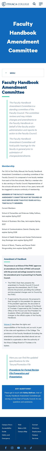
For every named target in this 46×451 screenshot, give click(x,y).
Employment (36, 431)
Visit (19, 424)
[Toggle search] (34, 4)
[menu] (6, 73)
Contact (35, 424)
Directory (35, 428)
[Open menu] (41, 4)
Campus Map (22, 431)
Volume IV (8, 324)
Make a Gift (22, 428)
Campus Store (7, 424)
